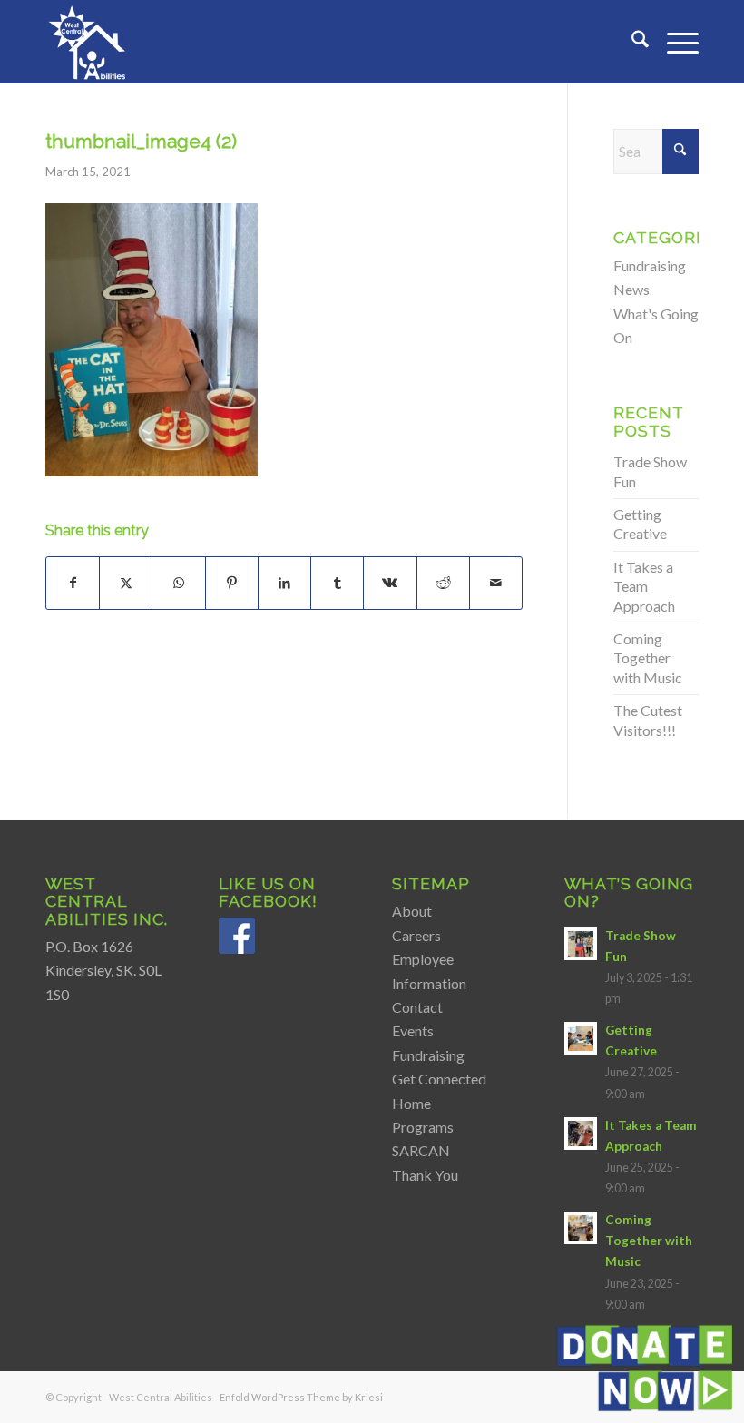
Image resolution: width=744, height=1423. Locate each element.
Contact (417, 1007)
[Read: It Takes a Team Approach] (580, 1133)
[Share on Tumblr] (337, 582)
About (412, 910)
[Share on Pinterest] (232, 582)
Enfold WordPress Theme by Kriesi (301, 1397)
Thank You (425, 1174)
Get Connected (439, 1078)
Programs (423, 1126)
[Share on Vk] (390, 582)
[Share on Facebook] (72, 582)
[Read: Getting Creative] (580, 1038)
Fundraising (649, 265)
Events (413, 1030)
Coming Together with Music (647, 658)
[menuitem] (631, 42)
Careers (416, 935)
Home (411, 1103)
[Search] (631, 42)
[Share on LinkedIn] (284, 582)
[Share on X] (126, 582)
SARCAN (421, 1150)
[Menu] (674, 42)
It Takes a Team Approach (644, 586)
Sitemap (431, 883)
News (631, 289)
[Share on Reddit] (443, 582)
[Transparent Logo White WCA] (88, 42)
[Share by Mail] (496, 582)
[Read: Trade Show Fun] (580, 943)
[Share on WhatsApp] (178, 582)
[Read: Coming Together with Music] (580, 1228)
